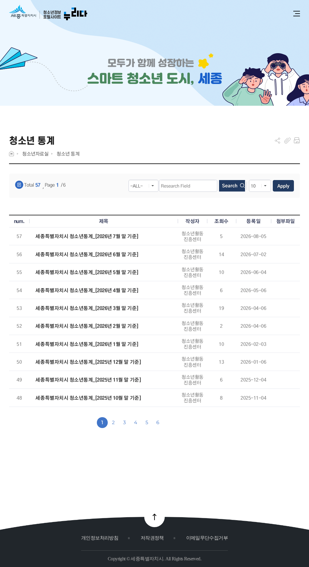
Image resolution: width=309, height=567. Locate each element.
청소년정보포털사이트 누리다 (48, 13)
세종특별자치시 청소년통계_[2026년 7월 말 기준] (86, 236)
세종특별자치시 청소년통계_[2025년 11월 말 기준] (88, 380)
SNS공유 (277, 140)
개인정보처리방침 (99, 537)
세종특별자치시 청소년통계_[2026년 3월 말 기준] (86, 308)
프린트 (297, 140)
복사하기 (287, 140)
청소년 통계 (67, 153)
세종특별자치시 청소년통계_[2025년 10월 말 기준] (88, 398)
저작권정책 (152, 537)
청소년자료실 (35, 153)
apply (283, 185)
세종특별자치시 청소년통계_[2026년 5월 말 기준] (86, 272)
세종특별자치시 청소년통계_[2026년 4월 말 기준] (86, 290)
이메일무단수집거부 (207, 537)
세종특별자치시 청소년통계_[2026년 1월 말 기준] (86, 344)
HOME (11, 153)
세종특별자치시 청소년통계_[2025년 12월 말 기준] (88, 362)
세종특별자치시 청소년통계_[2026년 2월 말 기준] (86, 326)
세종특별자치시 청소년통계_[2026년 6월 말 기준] (86, 254)
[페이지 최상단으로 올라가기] (154, 517)
